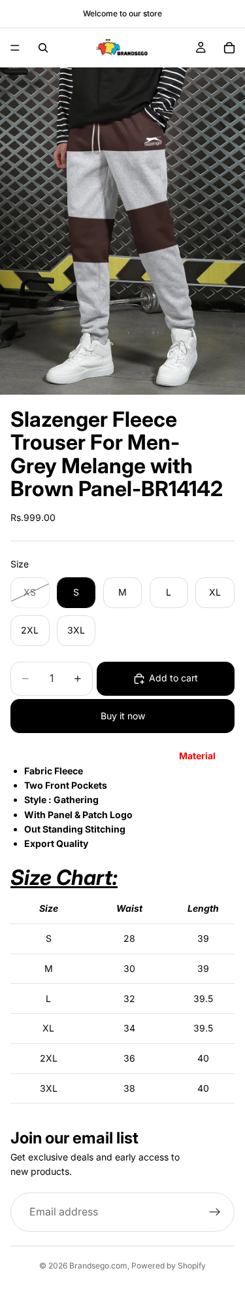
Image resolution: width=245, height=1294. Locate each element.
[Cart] (229, 47)
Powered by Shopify (168, 1265)
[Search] (43, 47)
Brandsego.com (98, 1265)
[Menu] (15, 48)
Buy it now (123, 715)
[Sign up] (215, 1212)
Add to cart (173, 677)
